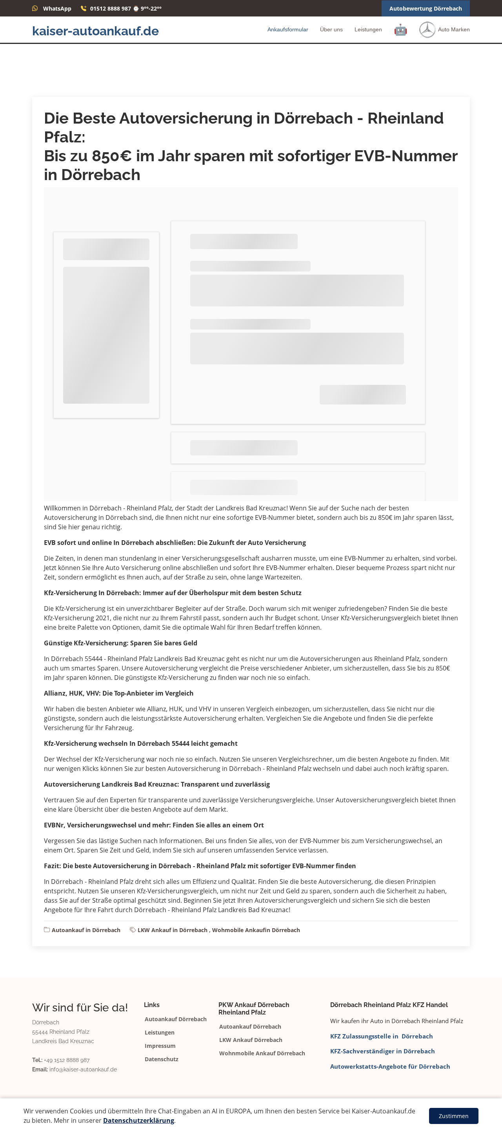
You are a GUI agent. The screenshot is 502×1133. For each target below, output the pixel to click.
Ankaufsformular (287, 29)
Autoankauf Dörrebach (176, 1019)
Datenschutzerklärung (138, 1120)
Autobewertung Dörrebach (425, 8)
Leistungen (368, 29)
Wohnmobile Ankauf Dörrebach (262, 1053)
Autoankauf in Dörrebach (86, 930)
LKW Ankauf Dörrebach (250, 1040)
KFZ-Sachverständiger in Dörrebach (382, 1051)
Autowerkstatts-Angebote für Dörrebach (390, 1066)
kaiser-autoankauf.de (95, 31)
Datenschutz (161, 1059)
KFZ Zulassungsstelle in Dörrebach (381, 1036)
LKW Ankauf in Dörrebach (172, 930)
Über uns (331, 29)
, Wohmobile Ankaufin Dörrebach (254, 930)
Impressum (160, 1046)
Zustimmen (454, 1116)
